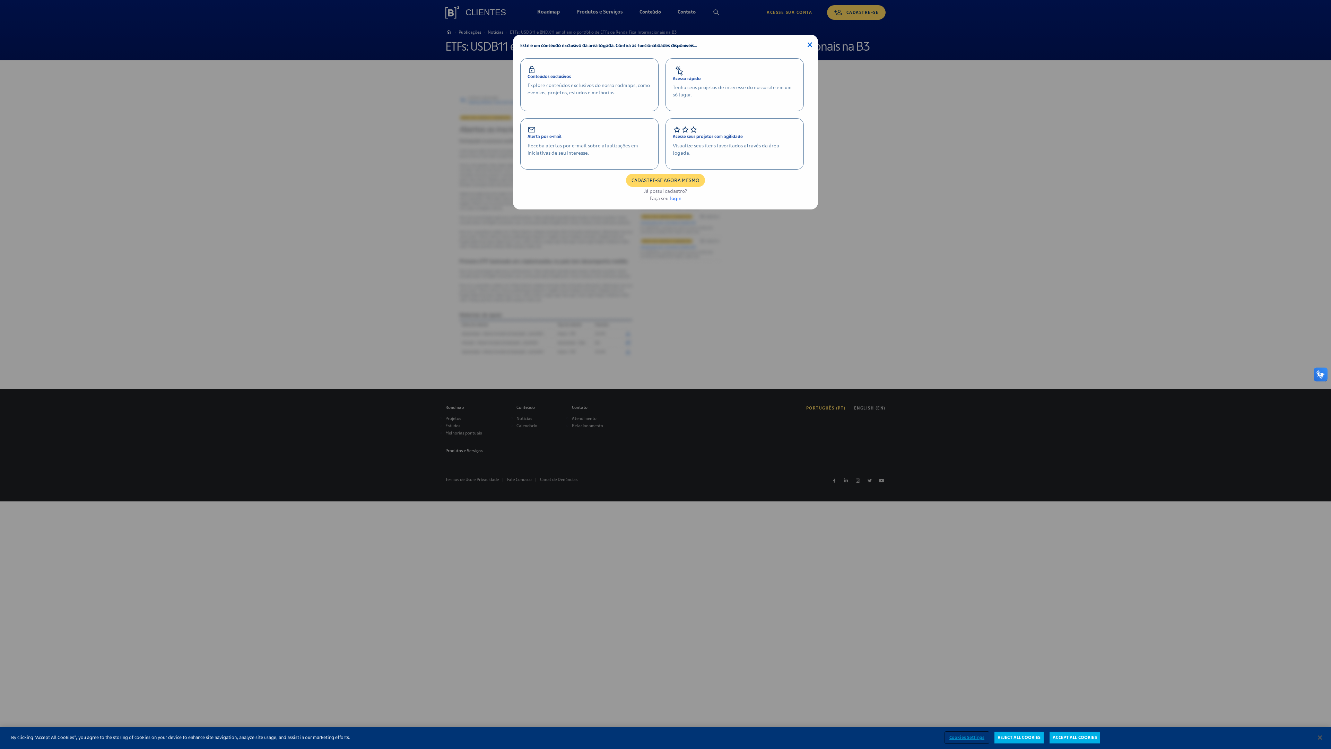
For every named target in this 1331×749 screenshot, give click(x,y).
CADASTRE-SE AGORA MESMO (665, 180)
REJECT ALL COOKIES (1019, 737)
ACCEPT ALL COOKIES (1075, 737)
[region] (665, 738)
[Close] (1320, 737)
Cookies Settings (966, 737)
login (675, 198)
